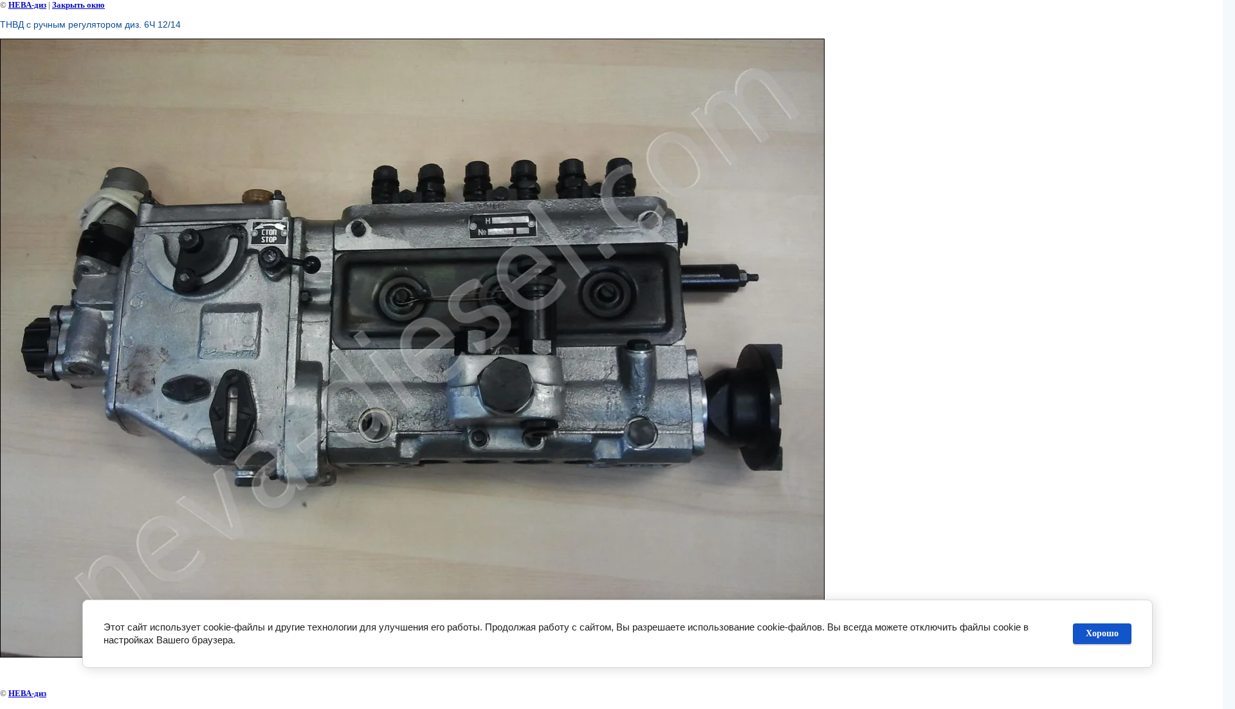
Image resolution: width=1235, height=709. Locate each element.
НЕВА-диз (27, 5)
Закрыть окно (78, 5)
